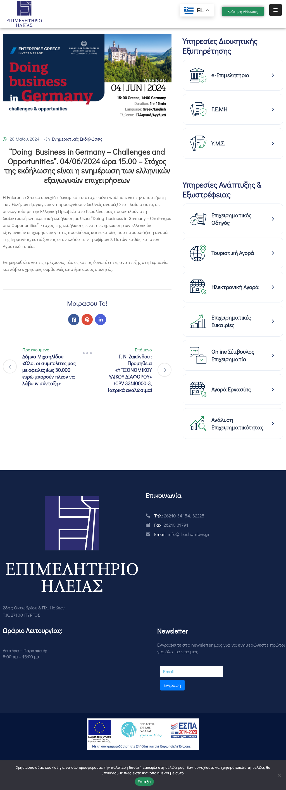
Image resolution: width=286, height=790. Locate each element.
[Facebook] (73, 319)
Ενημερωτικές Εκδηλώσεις (77, 139)
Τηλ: (179, 515)
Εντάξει (144, 781)
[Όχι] (279, 775)
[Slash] (87, 353)
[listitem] (233, 75)
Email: (182, 534)
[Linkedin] (100, 319)
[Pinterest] (87, 319)
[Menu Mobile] (275, 10)
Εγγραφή (172, 685)
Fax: (171, 525)
